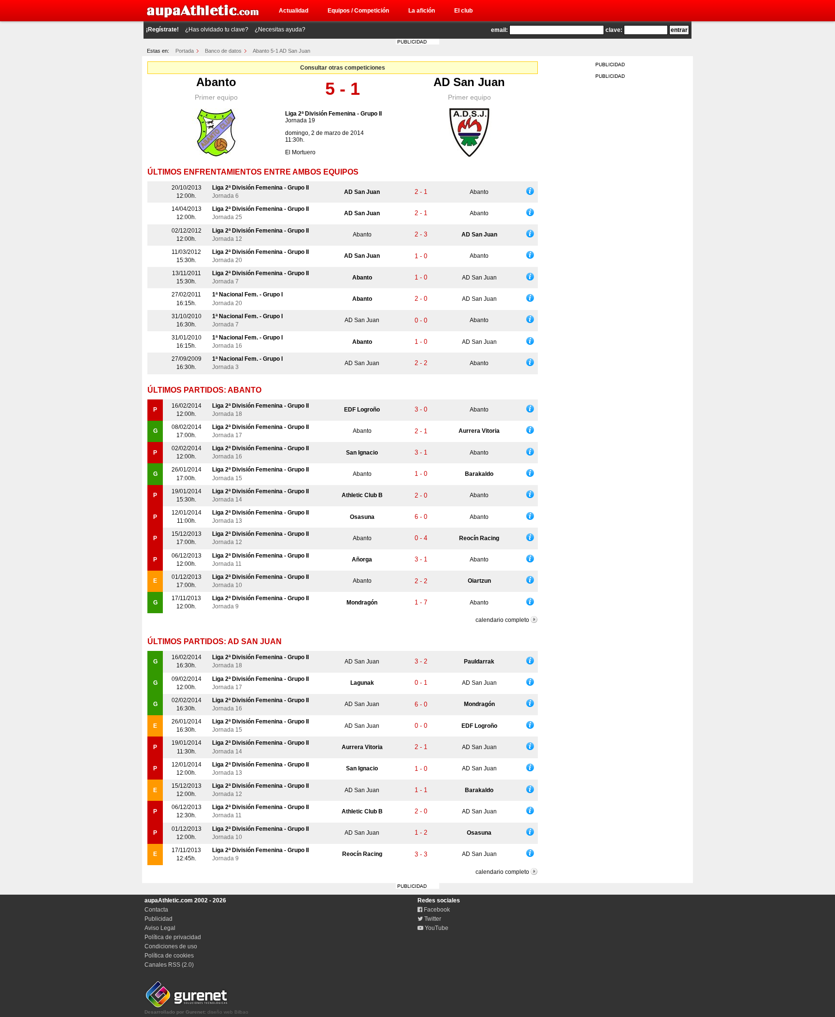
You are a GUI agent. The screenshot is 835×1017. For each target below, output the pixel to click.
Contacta (156, 909)
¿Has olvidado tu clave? (216, 29)
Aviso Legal (159, 928)
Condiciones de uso (170, 946)
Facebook (436, 909)
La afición (421, 10)
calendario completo (502, 620)
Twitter (432, 918)
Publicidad (158, 918)
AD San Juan (469, 81)
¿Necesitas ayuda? (280, 29)
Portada (184, 51)
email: (499, 30)
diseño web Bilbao (196, 1012)
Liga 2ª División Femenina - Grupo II (333, 113)
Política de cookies (169, 955)
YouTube (435, 928)
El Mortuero (300, 152)
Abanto (216, 81)
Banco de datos (223, 51)
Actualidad (293, 10)
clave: (613, 30)
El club (463, 10)
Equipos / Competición (358, 10)
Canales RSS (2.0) (169, 964)
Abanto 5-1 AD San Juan (281, 51)
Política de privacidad (172, 937)
